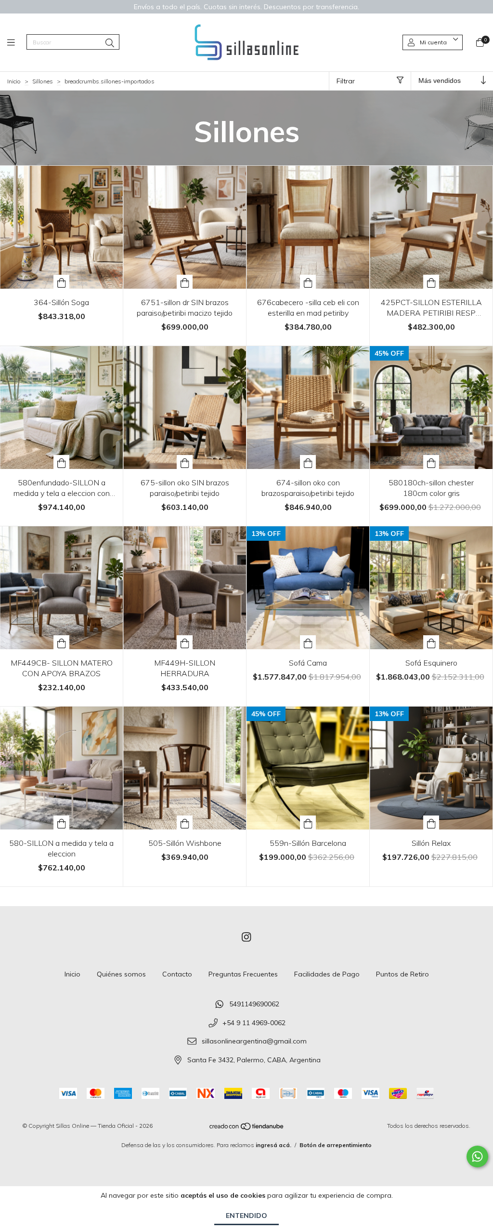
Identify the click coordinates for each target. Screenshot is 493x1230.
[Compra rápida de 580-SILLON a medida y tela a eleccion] (61, 822)
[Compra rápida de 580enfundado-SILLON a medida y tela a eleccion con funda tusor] (61, 462)
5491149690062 (254, 1004)
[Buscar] (110, 43)
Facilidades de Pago (327, 974)
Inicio (14, 81)
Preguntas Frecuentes (243, 974)
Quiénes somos (121, 974)
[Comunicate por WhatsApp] (477, 1156)
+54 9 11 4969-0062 (253, 1022)
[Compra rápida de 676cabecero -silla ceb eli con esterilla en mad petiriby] (308, 282)
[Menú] (16, 42)
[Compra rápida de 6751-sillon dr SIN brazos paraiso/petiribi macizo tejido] (185, 282)
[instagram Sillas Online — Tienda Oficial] (246, 937)
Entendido (246, 1215)
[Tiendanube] (246, 1128)
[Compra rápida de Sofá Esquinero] (431, 642)
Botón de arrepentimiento (335, 1145)
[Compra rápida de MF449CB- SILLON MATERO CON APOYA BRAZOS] (61, 642)
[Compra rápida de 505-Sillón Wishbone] (185, 822)
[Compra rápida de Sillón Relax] (431, 822)
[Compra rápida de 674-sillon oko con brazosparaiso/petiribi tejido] (308, 462)
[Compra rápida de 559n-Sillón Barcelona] (308, 822)
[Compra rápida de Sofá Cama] (308, 642)
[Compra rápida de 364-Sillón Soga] (61, 282)
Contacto (177, 974)
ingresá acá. (273, 1145)
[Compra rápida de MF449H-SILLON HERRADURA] (185, 642)
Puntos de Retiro (402, 974)
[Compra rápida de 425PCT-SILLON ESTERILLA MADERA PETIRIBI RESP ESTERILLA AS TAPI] (431, 282)
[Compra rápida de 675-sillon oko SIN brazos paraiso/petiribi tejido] (185, 462)
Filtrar (346, 81)
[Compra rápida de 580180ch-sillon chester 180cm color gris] (431, 462)
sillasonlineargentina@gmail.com (254, 1041)
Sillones (42, 81)
